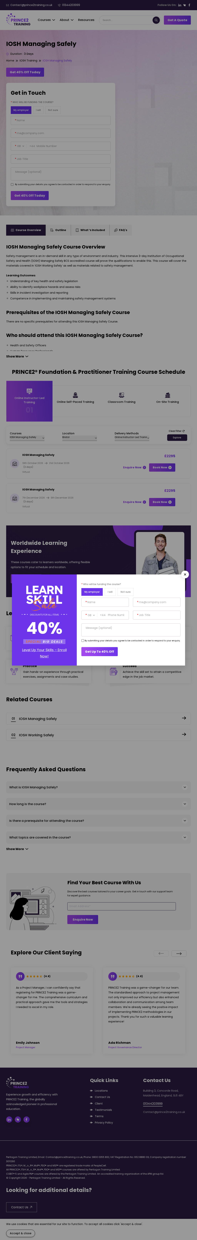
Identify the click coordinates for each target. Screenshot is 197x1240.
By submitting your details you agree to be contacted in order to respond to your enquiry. (132, 640)
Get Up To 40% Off (99, 651)
